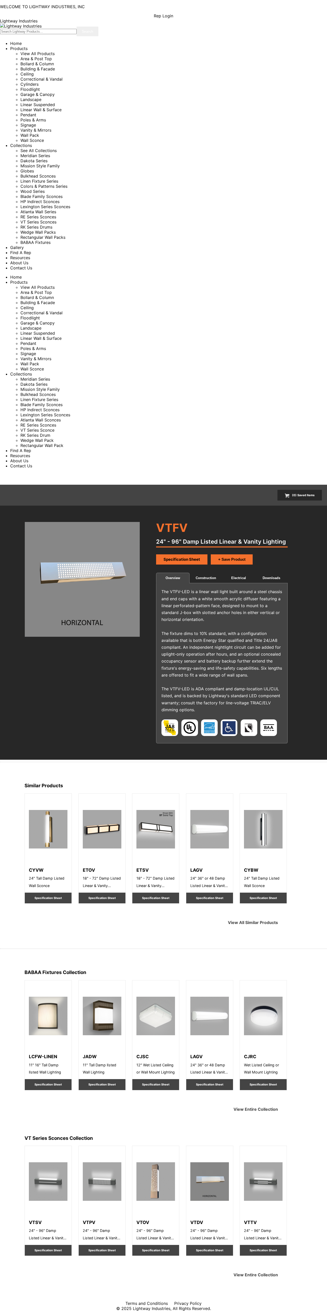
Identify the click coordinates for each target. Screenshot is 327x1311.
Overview (173, 578)
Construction (206, 578)
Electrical (238, 578)
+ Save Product (232, 559)
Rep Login (163, 15)
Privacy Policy (188, 1303)
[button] (82, 579)
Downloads (271, 578)
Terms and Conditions (146, 1303)
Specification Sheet (182, 559)
